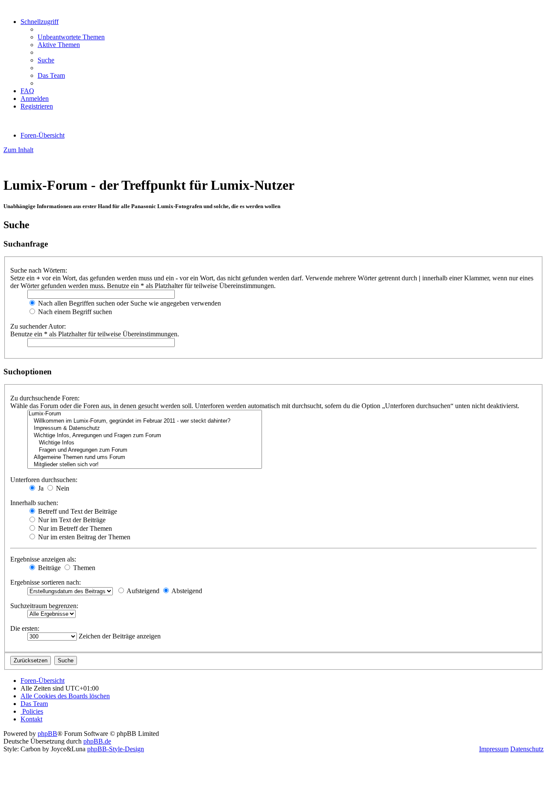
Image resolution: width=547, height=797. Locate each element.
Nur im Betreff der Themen (74, 528)
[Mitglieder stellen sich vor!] (145, 464)
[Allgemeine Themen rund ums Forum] (145, 457)
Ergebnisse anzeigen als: (43, 559)
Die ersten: (24, 628)
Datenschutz (527, 749)
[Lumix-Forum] (145, 414)
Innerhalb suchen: (34, 502)
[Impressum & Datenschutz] (145, 428)
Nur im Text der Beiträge (71, 519)
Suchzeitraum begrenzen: (44, 605)
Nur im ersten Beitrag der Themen (83, 537)
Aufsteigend (142, 590)
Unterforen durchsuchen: (43, 479)
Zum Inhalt (18, 149)
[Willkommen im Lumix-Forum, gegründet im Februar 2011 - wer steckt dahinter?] (145, 421)
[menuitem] (71, 37)
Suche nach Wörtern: (38, 270)
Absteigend (186, 590)
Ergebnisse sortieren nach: (45, 582)
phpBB (47, 733)
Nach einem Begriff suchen (74, 311)
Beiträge (48, 567)
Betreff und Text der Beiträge (76, 511)
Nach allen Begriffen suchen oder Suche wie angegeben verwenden (128, 303)
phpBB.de (97, 741)
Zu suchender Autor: (38, 326)
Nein (61, 488)
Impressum (494, 749)
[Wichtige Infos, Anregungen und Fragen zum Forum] (145, 435)
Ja (40, 488)
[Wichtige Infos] (145, 443)
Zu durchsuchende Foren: (44, 398)
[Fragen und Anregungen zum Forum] (145, 450)
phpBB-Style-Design (115, 749)
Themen (83, 567)
